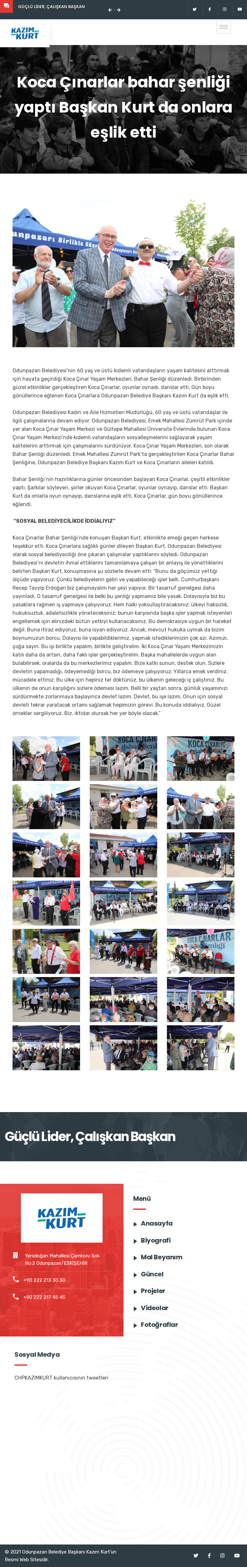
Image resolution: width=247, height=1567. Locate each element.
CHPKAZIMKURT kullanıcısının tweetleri (61, 1378)
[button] (110, 10)
